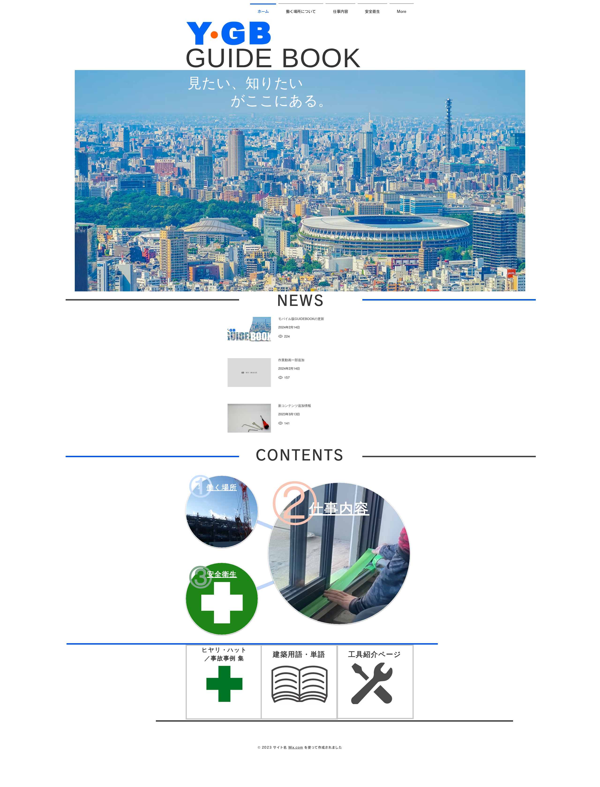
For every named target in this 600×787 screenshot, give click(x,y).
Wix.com (295, 747)
